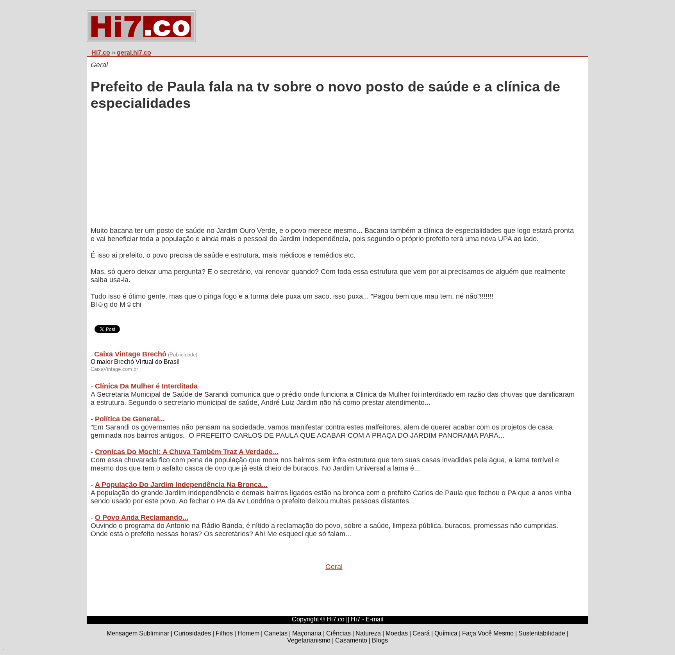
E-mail (375, 619)
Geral (334, 567)
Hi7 (356, 619)
